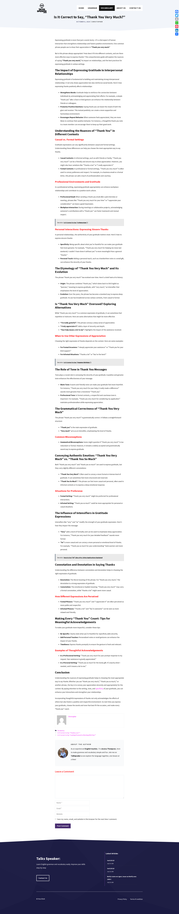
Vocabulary (107, 8)
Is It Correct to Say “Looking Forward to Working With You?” (76, 735)
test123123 (110, 860)
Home (81, 8)
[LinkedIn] (177, 30)
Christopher (97, 22)
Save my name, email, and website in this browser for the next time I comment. (87, 819)
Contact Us (135, 8)
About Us (121, 8)
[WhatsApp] (177, 23)
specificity (100, 688)
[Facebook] (177, 11)
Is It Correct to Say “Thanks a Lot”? (68, 733)
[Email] (177, 19)
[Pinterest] (177, 26)
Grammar (92, 8)
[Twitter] (177, 15)
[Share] (177, 34)
